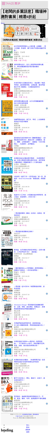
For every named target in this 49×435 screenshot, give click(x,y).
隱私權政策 (36, 414)
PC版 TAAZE (19, 416)
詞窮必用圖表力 (7, 43)
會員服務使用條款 (27, 414)
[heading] (24, 14)
